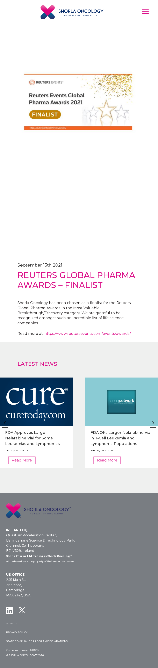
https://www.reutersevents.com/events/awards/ (87, 333)
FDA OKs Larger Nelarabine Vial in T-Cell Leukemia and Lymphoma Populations (121, 438)
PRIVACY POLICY (16, 632)
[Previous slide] (5, 423)
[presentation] (36, 402)
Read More (23, 461)
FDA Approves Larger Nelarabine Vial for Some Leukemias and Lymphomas (32, 438)
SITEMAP (11, 623)
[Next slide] (153, 423)
